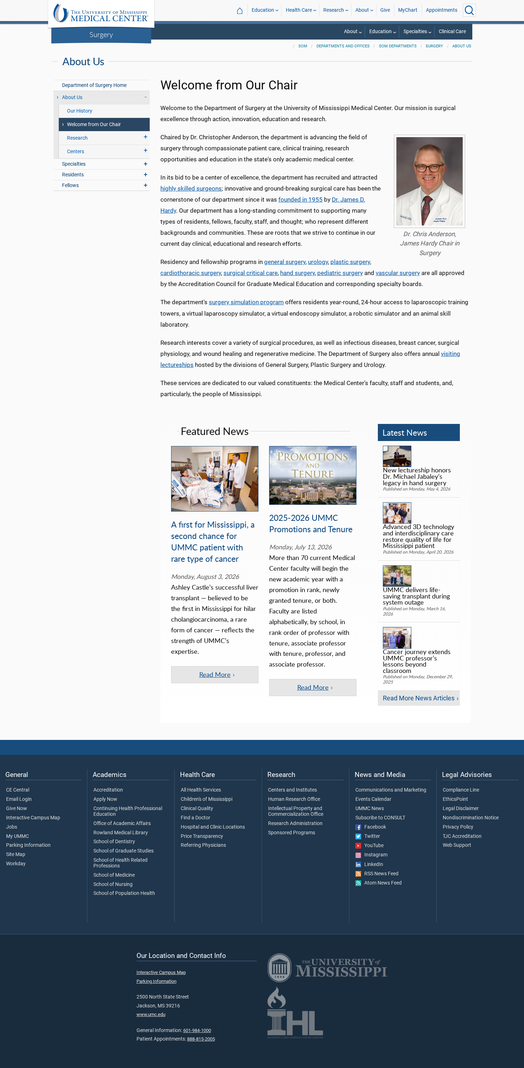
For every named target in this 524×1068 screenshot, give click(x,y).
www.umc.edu (151, 1014)
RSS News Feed (380, 874)
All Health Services (201, 790)
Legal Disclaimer (461, 809)
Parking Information (28, 845)
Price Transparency (202, 836)
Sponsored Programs (291, 833)
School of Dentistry (114, 842)
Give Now (16, 809)
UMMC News (369, 809)
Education (263, 10)
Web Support (457, 845)
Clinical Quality (197, 809)
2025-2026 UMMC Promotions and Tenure (311, 523)
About (362, 10)
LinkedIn (372, 864)
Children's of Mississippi (206, 799)
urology (318, 261)
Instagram (374, 855)
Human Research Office (294, 799)
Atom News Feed (381, 883)
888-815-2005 (201, 1039)
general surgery (284, 261)
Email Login (19, 799)
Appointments (441, 10)
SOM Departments (398, 46)
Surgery (101, 34)
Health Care (299, 10)
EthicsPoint (455, 799)
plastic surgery (350, 261)
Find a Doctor (195, 818)
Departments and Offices (343, 46)
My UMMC (17, 836)
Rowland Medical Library (120, 833)
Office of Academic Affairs (122, 823)
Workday (16, 864)
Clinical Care (452, 31)
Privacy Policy (458, 827)
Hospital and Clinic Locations (213, 827)
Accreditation (108, 790)
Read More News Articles (418, 698)
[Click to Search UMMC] (469, 10)
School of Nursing (113, 884)
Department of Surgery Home (94, 85)
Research (333, 10)
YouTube (372, 846)
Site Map (15, 854)
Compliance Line (461, 790)
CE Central (17, 790)
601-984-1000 (197, 1030)
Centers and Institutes (292, 790)
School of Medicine (114, 875)
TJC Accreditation (462, 836)
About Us (461, 46)
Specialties (415, 31)
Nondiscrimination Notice (471, 818)
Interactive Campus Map (33, 818)
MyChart (407, 10)
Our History (79, 111)
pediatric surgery (340, 272)
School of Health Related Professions (120, 863)
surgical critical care (251, 272)
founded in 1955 (300, 199)
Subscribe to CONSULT (380, 818)
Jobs (11, 827)
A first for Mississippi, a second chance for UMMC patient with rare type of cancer (213, 541)
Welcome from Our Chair (94, 124)
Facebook (373, 827)
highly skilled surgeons (191, 188)
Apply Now (105, 799)
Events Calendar (373, 799)
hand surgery (297, 272)
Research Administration (295, 823)
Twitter (370, 836)
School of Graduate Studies (123, 851)
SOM (302, 46)
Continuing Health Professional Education (127, 811)
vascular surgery (398, 272)
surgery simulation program (246, 302)
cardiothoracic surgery (190, 272)
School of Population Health (124, 893)
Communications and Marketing (390, 790)
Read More (215, 674)
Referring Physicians (203, 845)
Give (385, 10)
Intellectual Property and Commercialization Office (295, 811)
